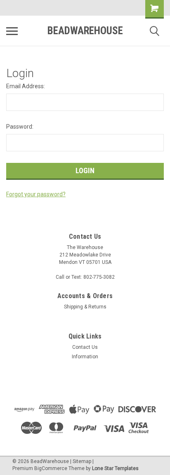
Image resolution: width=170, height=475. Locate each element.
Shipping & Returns (85, 307)
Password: (19, 126)
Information (85, 357)
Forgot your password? (36, 194)
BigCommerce (50, 468)
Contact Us (85, 347)
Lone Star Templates (115, 468)
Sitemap (82, 461)
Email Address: (25, 86)
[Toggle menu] (12, 31)
